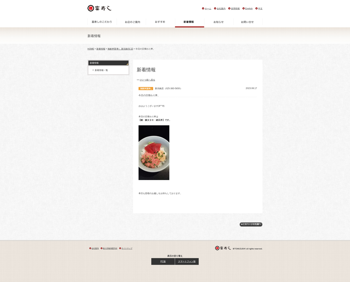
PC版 (163, 261)
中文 (260, 8)
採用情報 (235, 8)
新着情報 (189, 22)
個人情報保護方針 (110, 248)
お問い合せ (247, 22)
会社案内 (221, 8)
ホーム (208, 8)
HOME (91, 49)
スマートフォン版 (187, 261)
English (249, 8)
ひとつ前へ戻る (147, 80)
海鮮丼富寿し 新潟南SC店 (120, 49)
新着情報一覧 (101, 70)
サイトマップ (126, 248)
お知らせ (218, 22)
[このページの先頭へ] (251, 226)
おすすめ (160, 22)
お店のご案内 (131, 22)
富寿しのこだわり (102, 22)
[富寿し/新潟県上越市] (100, 9)
